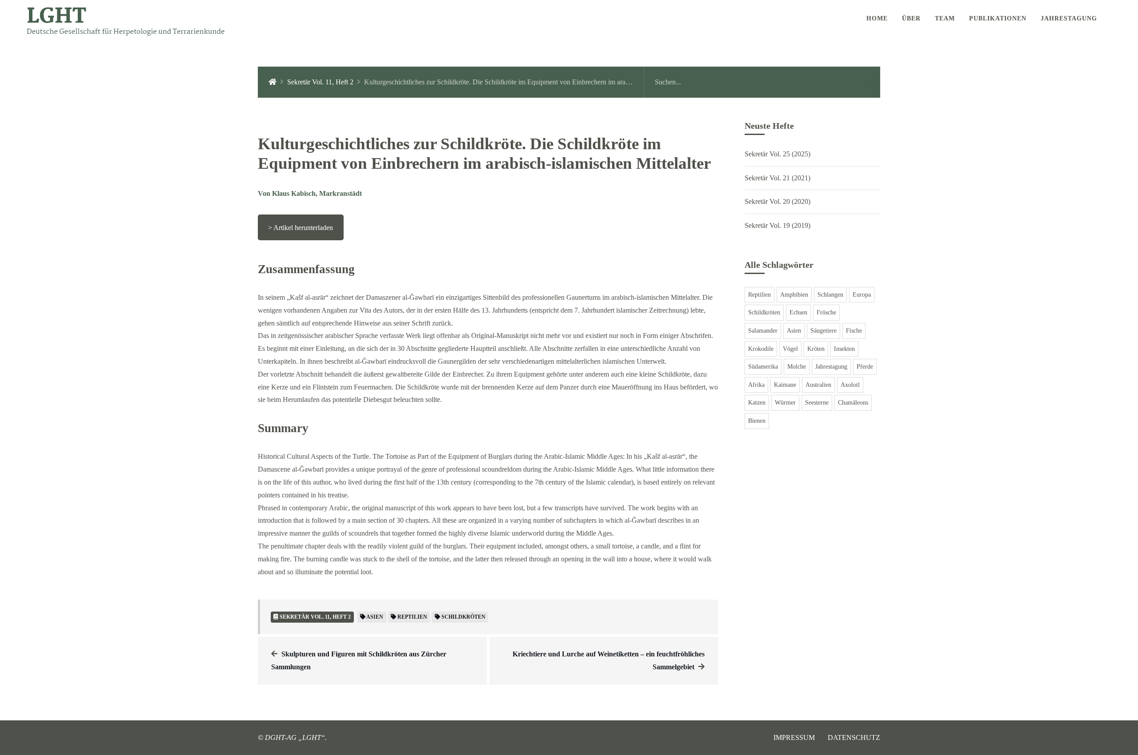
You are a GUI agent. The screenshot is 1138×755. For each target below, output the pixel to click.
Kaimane (785, 384)
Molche (796, 366)
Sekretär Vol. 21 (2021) (777, 178)
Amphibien (794, 294)
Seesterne (817, 402)
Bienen (756, 420)
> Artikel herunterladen (300, 227)
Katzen (756, 402)
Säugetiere (823, 330)
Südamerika (763, 366)
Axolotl (850, 384)
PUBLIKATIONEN (997, 18)
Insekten (844, 349)
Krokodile (760, 349)
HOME (877, 18)
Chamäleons (853, 402)
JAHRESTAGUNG (1069, 18)
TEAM (945, 18)
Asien (794, 330)
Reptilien (759, 294)
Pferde (865, 366)
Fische (854, 330)
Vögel (790, 349)
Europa (862, 294)
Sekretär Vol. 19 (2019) (777, 225)
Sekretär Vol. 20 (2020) (777, 201)
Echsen (798, 312)
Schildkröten (764, 312)
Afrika (756, 384)
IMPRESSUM (794, 737)
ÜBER (911, 18)
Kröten (816, 349)
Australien (818, 384)
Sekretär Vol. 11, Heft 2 (320, 82)
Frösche (826, 312)
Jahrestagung (831, 366)
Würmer (785, 402)
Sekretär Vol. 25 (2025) (777, 154)
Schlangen (830, 294)
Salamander (762, 330)
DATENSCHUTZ (854, 737)
